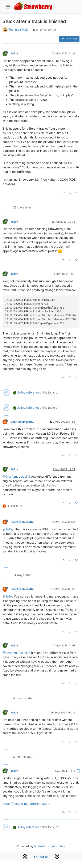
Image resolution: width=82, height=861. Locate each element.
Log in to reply (69, 38)
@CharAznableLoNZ (16, 476)
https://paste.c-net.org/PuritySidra (26, 803)
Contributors (56, 846)
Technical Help (18, 29)
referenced (33, 392)
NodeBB (40, 846)
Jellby (14, 53)
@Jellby (8, 529)
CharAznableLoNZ (22, 421)
